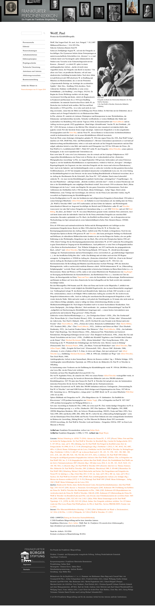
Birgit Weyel (103, 433)
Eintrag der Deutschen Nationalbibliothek (79, 517)
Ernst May (73, 132)
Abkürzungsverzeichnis (32, 75)
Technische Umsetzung (31, 67)
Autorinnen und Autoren (32, 71)
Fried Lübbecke (118, 121)
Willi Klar (115, 209)
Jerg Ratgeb (128, 271)
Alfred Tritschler (115, 149)
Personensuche (28, 42)
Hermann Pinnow (72, 345)
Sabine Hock (94, 430)
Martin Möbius (126, 323)
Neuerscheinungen (30, 50)
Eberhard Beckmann (73, 340)
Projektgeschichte (29, 63)
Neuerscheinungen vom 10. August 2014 (33, 89)
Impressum (27, 564)
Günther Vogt (91, 400)
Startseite (26, 569)
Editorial (26, 46)
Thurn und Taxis (83, 277)
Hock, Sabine (73, 523)
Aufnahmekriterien (30, 54)
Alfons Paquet (55, 348)
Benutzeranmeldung (30, 79)
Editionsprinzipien (30, 59)
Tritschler (126, 206)
